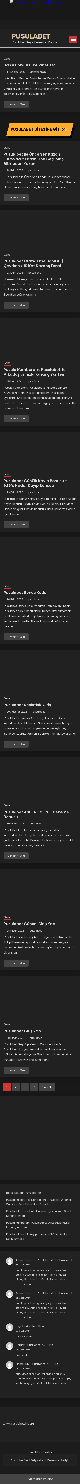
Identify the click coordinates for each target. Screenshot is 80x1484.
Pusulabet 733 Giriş (45, 1364)
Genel (7, 58)
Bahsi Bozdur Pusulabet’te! (29, 65)
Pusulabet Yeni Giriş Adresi (28, 1460)
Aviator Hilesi (35, 1326)
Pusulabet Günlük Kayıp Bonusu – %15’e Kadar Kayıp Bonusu (36, 483)
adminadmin (38, 72)
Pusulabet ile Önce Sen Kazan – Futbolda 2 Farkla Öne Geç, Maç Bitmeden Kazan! (34, 159)
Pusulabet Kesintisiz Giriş (27, 704)
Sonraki (47, 1087)
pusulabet (34, 170)
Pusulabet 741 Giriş (40, 1345)
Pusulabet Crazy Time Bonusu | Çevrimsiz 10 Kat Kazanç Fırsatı (33, 263)
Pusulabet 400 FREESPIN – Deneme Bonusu (36, 814)
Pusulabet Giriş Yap (22, 1031)
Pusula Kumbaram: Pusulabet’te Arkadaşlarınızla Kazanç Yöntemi (35, 372)
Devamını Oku (16, 104)
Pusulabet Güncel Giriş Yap (29, 923)
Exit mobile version (40, 1479)
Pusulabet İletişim (58, 1460)
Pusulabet (31, 36)
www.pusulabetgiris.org (18, 1423)
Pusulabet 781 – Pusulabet (54, 1260)
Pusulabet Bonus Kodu (25, 592)
